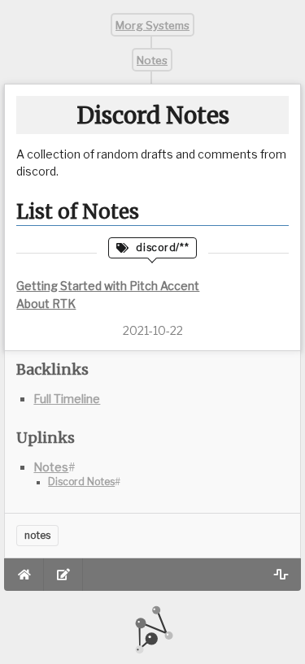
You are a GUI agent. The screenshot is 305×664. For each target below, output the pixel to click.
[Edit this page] (64, 574)
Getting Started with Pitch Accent (107, 286)
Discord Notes (81, 482)
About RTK (46, 303)
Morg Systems (152, 25)
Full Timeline (66, 399)
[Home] (24, 574)
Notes (152, 59)
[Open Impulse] (281, 574)
